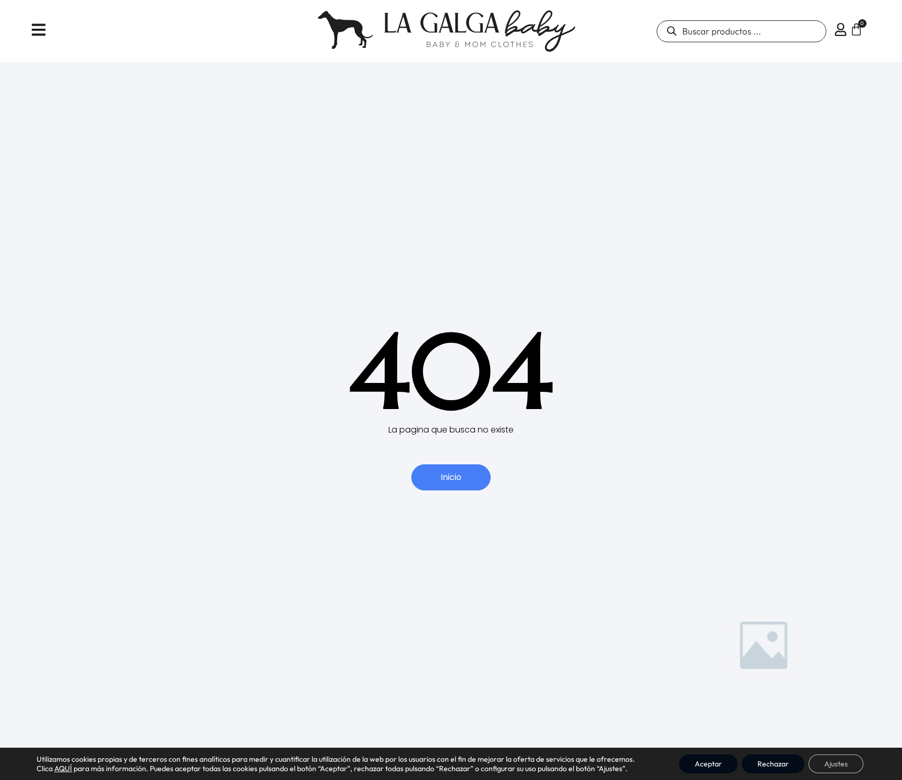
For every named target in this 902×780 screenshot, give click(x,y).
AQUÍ (63, 768)
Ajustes (836, 764)
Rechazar (773, 764)
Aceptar (708, 764)
